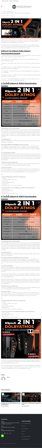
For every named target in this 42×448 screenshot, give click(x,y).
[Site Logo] (22, 7)
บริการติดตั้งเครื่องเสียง (25, 439)
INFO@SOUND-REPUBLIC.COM (7, 430)
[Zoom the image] (2, 435)
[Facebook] (2, 433)
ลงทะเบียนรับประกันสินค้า (26, 436)
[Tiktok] (10, 433)
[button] (20, 409)
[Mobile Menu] (2, 6)
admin (8, 15)
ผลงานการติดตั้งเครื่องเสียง (26, 423)
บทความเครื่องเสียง (25, 428)
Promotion (24, 426)
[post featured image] (10, 397)
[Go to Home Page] (1, 11)
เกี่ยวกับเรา (23, 431)
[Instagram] (8, 433)
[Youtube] (5, 433)
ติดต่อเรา (23, 433)
